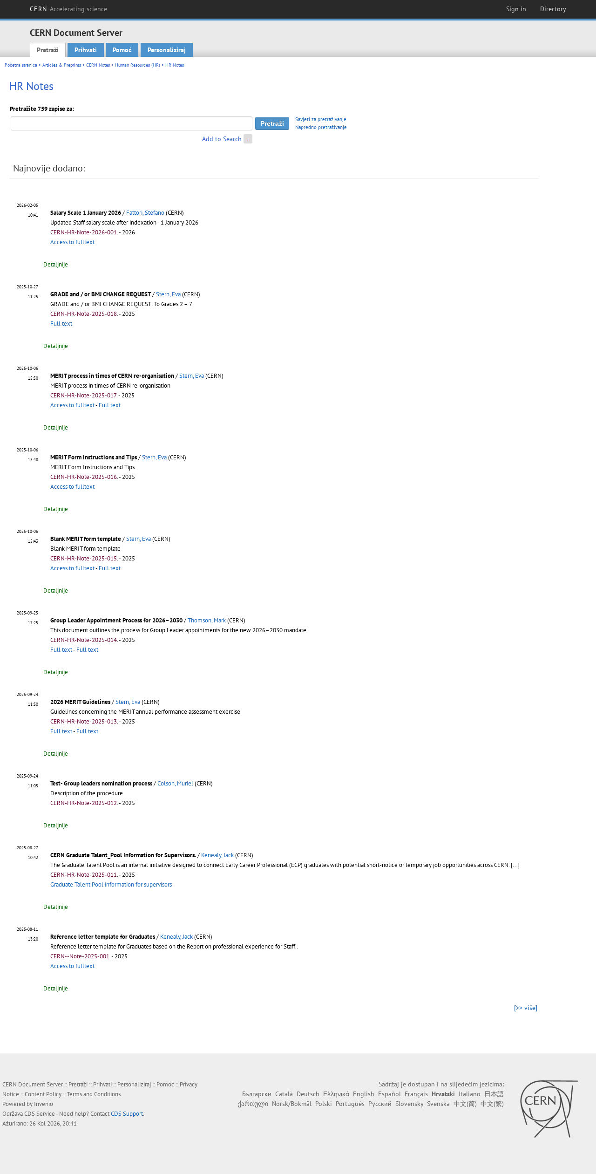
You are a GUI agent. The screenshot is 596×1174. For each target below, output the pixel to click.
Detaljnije (55, 264)
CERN (68, 9)
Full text (61, 324)
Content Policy (43, 1094)
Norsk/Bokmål (292, 1103)
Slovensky (409, 1103)
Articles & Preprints (61, 65)
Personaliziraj (167, 50)
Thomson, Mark (207, 620)
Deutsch (308, 1094)
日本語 (494, 1094)
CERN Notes (98, 65)
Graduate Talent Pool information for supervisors (111, 884)
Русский (380, 1103)
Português (350, 1103)
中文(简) (465, 1103)
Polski (323, 1103)
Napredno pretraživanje (321, 127)
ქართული (253, 1103)
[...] (515, 865)
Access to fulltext (72, 242)
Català (284, 1094)
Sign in (516, 9)
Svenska (438, 1103)
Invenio (43, 1104)
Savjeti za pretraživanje (320, 119)
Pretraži (48, 50)
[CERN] (549, 1108)
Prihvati (85, 50)
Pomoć (122, 50)
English (363, 1094)
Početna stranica (21, 65)
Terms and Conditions (94, 1094)
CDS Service (39, 1114)
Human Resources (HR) (137, 65)
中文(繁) (492, 1103)
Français (416, 1094)
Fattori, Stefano (145, 213)
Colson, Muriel (175, 783)
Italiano (470, 1094)
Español (389, 1094)
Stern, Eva (168, 294)
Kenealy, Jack (217, 855)
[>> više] (525, 1007)
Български (256, 1094)
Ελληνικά (336, 1094)
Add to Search (222, 139)
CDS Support (127, 1114)
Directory (553, 9)
